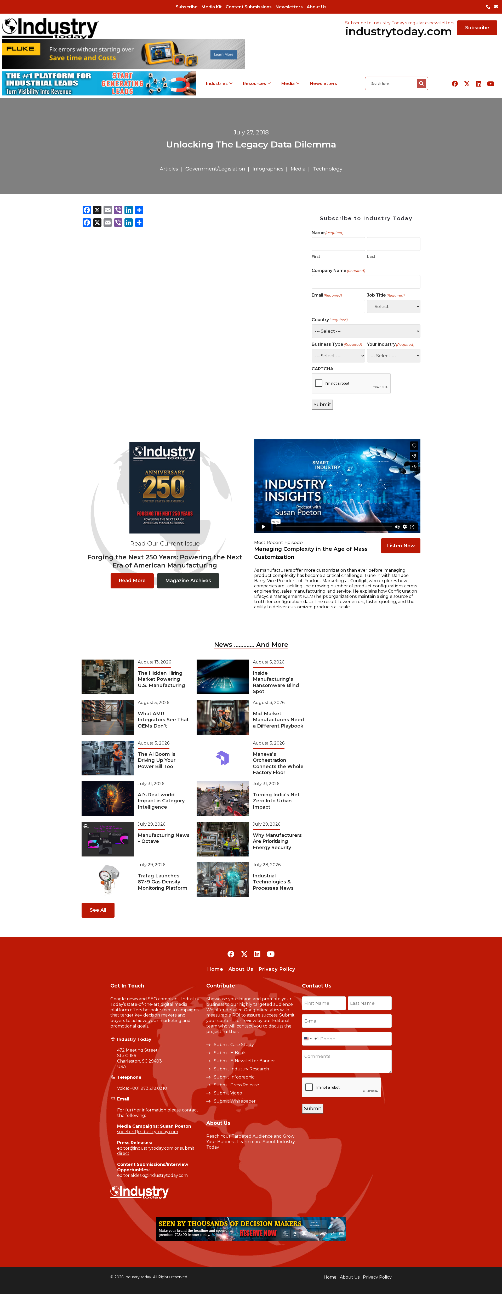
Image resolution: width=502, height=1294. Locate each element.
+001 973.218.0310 (148, 1088)
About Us (317, 6)
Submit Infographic (234, 1077)
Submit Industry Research (241, 1068)
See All (98, 910)
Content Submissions (249, 6)
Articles (169, 169)
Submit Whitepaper (235, 1101)
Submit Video (228, 1093)
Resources (254, 83)
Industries (217, 83)
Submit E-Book (230, 1052)
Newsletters (289, 6)
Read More (132, 580)
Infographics (268, 169)
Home (215, 969)
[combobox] (310, 1038)
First (316, 256)
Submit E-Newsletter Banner (244, 1060)
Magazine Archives (188, 580)
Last (371, 256)
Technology (327, 169)
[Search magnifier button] (421, 83)
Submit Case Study (234, 1044)
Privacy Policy (277, 969)
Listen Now (401, 546)
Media (288, 83)
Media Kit (212, 6)
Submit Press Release (236, 1084)
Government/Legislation (215, 169)
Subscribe (187, 6)
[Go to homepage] (50, 28)
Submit (322, 404)
